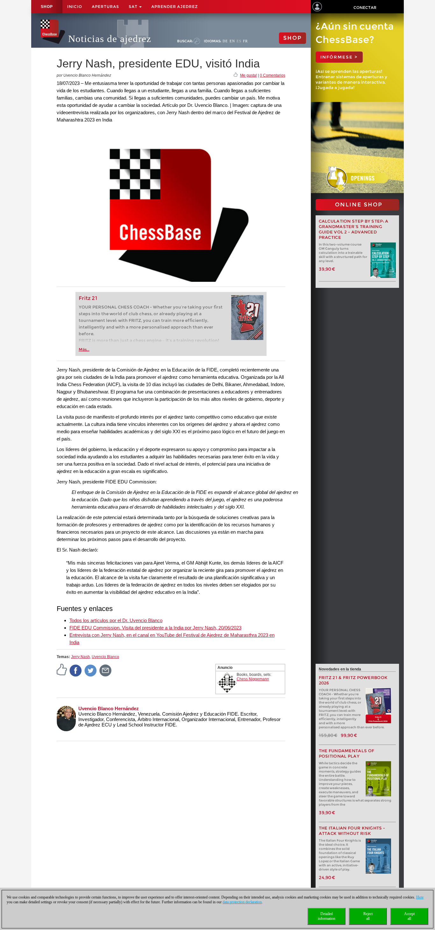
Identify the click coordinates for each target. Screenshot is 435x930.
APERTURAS (105, 6)
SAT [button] (134, 6)
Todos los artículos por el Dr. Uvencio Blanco (115, 620)
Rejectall (368, 916)
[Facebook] (76, 670)
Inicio (74, 6)
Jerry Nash (80, 657)
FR (245, 41)
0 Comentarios (272, 75)
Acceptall (409, 916)
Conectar (364, 7)
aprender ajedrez (174, 6)
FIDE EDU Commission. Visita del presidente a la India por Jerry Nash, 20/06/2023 (155, 627)
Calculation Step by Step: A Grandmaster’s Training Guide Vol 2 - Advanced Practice (354, 229)
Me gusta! (248, 75)
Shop (47, 6)
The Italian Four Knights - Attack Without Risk (352, 830)
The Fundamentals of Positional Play (346, 753)
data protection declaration (242, 902)
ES (239, 41)
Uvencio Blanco (105, 657)
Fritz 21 (88, 298)
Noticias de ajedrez (109, 38)
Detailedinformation (326, 916)
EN (232, 41)
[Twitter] (91, 670)
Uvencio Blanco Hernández (108, 708)
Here (420, 897)
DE (225, 41)
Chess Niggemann (253, 679)
